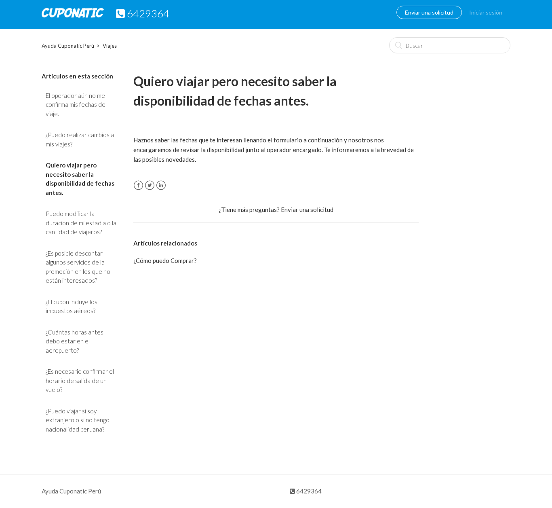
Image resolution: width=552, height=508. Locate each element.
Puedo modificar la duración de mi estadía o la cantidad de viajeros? (81, 222)
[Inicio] (73, 18)
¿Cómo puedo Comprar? (165, 260)
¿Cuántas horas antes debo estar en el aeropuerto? (74, 341)
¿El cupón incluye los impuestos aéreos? (71, 306)
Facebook (138, 185)
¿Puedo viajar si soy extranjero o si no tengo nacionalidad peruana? (78, 420)
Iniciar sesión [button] (485, 12)
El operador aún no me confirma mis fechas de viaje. (75, 104)
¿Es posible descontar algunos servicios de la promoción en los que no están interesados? (78, 267)
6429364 (308, 491)
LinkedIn (161, 185)
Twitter (150, 185)
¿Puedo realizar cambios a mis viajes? (80, 139)
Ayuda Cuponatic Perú (68, 45)
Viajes (110, 45)
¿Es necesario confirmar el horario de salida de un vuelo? (80, 380)
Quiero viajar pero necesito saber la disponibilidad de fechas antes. (80, 178)
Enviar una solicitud (429, 12)
